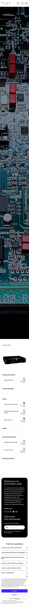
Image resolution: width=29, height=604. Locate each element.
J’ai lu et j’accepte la (13, 532)
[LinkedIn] (16, 512)
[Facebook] (5, 512)
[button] (27, 576)
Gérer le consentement (9, 601)
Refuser (14, 595)
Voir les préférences (14, 598)
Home (12, 169)
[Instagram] (8, 512)
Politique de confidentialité (17, 602)
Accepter (14, 591)
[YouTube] (14, 512)
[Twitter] (11, 512)
